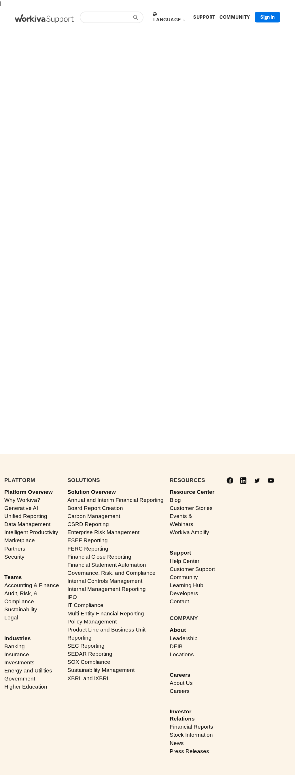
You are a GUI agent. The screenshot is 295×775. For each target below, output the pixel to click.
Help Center (184, 561)
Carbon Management (93, 516)
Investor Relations (182, 715)
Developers (184, 593)
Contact (179, 601)
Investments (19, 662)
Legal (11, 618)
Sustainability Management (101, 670)
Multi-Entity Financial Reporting (105, 613)
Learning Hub (186, 585)
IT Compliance (85, 605)
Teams (13, 577)
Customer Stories (191, 508)
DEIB (176, 646)
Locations (182, 654)
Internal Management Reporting (106, 589)
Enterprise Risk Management (103, 532)
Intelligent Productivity (31, 532)
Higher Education (25, 687)
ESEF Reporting (87, 540)
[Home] (44, 19)
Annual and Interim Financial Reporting (115, 500)
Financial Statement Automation (106, 565)
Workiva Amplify (189, 532)
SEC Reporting (86, 646)
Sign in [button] (267, 17)
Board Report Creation (95, 508)
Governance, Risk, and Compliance (111, 573)
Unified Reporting (25, 516)
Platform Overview (28, 492)
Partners (14, 549)
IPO (72, 597)
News (177, 743)
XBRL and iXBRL (88, 678)
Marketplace (19, 540)
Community (184, 577)
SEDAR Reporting (89, 654)
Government (19, 679)
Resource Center (192, 492)
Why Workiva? (22, 500)
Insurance (16, 654)
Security (14, 557)
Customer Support (192, 569)
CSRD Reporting (88, 524)
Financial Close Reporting (99, 557)
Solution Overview (91, 492)
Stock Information (191, 735)
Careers (180, 675)
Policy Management (92, 622)
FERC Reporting (87, 549)
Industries (17, 638)
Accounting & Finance (31, 585)
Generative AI (21, 508)
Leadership (184, 638)
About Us (181, 683)
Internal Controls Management (104, 581)
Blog (175, 500)
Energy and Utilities (28, 671)
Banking (14, 646)
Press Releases (189, 751)
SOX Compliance (88, 662)
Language (167, 19)
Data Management (27, 524)
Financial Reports (191, 727)
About (178, 630)
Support (180, 553)
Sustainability (20, 609)
